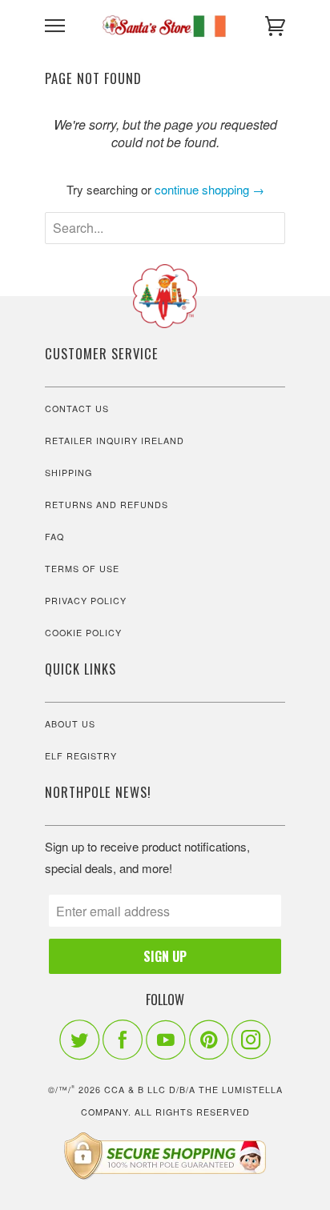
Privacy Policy (86, 601)
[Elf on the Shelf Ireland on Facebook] (123, 1040)
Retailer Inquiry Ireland (114, 441)
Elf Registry (81, 756)
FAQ (54, 537)
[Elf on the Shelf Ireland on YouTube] (166, 1040)
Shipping (68, 473)
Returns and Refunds (106, 505)
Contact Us (77, 409)
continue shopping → (209, 189)
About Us (70, 724)
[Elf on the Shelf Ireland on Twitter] (79, 1040)
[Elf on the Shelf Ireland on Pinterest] (208, 1040)
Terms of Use (82, 569)
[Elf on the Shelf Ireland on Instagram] (251, 1040)
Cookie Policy (83, 633)
